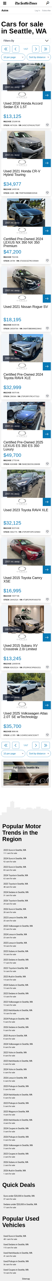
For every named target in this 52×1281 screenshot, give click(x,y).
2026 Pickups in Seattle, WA (16, 1138)
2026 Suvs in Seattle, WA (14, 910)
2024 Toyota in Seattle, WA (15, 877)
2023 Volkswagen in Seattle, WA (18, 1003)
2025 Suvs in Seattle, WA (14, 851)
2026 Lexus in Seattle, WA (15, 1079)
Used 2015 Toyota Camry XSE (22, 579)
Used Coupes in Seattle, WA (16, 1271)
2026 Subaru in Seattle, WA (15, 1163)
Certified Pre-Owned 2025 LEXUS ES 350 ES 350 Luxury (23, 446)
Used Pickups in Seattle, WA (16, 1263)
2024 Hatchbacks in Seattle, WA (17, 1096)
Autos (4, 10)
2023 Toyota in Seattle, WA (15, 969)
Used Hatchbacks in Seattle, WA (17, 1254)
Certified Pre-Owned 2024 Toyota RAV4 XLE (23, 376)
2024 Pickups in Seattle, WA (16, 1020)
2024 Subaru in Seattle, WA (15, 986)
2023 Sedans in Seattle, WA (16, 995)
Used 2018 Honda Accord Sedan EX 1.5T (22, 105)
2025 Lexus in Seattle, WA (15, 944)
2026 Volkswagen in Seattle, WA (18, 1147)
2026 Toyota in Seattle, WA (15, 902)
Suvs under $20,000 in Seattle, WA (19, 1197)
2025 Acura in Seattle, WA (15, 1037)
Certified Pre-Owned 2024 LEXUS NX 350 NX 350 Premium (23, 242)
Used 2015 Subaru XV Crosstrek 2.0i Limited (20, 647)
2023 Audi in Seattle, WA (14, 978)
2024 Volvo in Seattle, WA (15, 1071)
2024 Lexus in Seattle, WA (15, 936)
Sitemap (26, 1279)
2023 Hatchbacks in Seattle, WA (17, 1012)
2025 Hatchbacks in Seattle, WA (17, 1062)
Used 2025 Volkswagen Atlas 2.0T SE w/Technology (25, 715)
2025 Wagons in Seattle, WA (16, 1113)
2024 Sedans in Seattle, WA (16, 893)
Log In (37, 10)
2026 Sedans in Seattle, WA (16, 1028)
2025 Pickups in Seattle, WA (16, 1087)
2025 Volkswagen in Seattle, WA (18, 927)
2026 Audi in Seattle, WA (14, 1172)
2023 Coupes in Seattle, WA (16, 1155)
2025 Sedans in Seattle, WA (16, 961)
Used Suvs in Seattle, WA (14, 1237)
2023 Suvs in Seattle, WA (14, 868)
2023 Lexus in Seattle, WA (15, 919)
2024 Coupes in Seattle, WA (16, 1130)
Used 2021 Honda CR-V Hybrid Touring (21, 172)
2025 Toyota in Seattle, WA (15, 885)
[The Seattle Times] (26, 3)
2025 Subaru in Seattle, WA (15, 953)
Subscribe (46, 10)
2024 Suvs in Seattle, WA (14, 860)
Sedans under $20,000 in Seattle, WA (20, 1206)
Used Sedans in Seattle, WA (16, 1246)
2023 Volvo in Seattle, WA (15, 1054)
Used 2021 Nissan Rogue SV (25, 306)
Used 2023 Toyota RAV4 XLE (25, 510)
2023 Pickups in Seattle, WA (16, 1104)
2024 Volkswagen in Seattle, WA (18, 1045)
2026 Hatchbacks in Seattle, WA (17, 1121)
